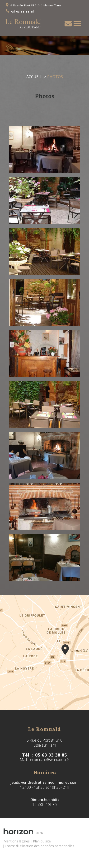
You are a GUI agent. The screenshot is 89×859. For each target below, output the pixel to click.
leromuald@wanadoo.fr (49, 759)
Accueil (34, 76)
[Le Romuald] (44, 652)
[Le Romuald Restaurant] (23, 23)
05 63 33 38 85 (22, 11)
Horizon (18, 831)
